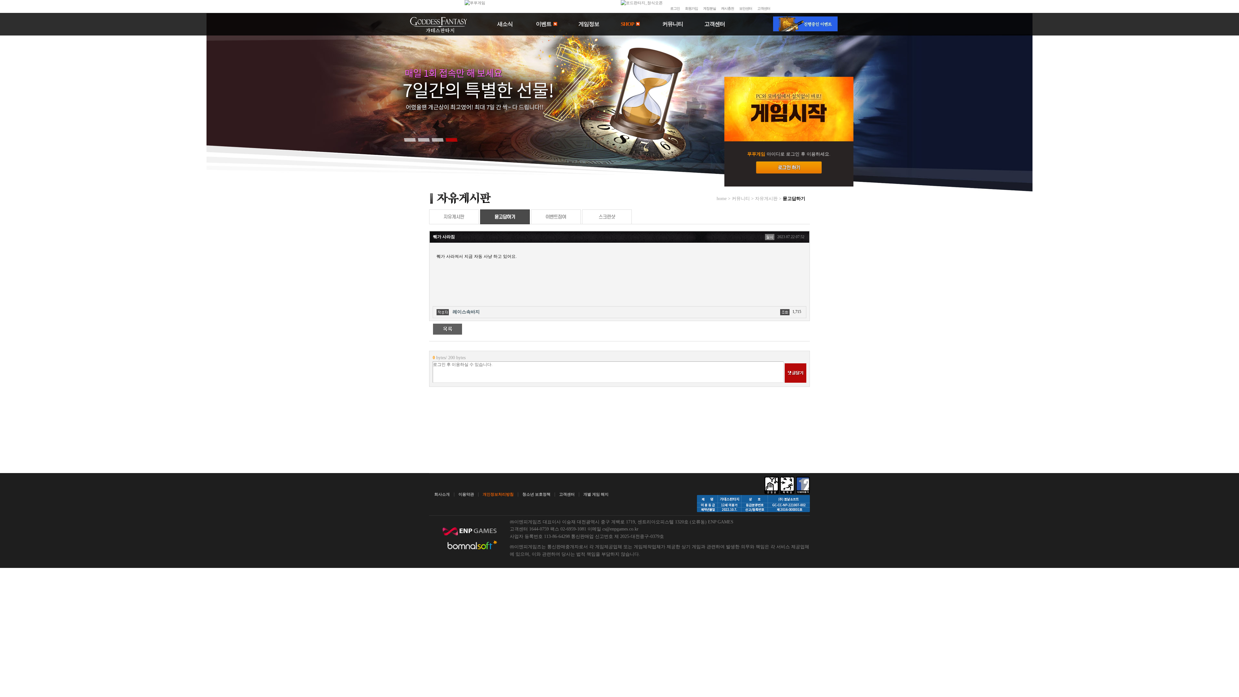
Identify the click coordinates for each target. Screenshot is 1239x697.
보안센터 (745, 8)
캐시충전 (727, 8)
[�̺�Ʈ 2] (423, 140)
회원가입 (691, 8)
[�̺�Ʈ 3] (437, 140)
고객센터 (763, 8)
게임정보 (589, 24)
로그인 (675, 8)
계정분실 (709, 8)
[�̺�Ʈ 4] (451, 140)
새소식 (505, 24)
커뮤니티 (672, 24)
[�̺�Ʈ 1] (409, 140)
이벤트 (544, 24)
